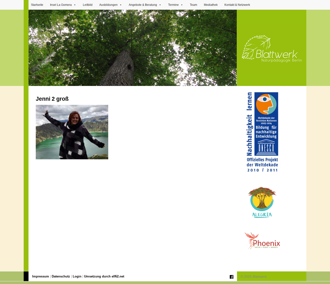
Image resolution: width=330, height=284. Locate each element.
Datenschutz (61, 276)
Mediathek (211, 5)
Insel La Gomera (61, 5)
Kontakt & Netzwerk (237, 5)
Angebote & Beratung (143, 5)
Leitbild (88, 5)
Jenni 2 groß (52, 99)
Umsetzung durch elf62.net (104, 276)
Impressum (40, 276)
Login (77, 276)
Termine (173, 5)
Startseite (37, 5)
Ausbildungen (108, 5)
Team (193, 5)
